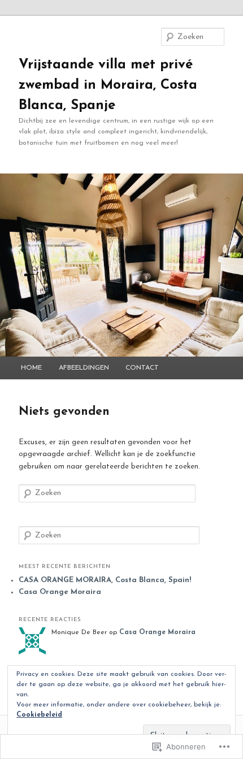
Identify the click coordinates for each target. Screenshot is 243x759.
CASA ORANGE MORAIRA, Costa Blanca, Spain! (105, 580)
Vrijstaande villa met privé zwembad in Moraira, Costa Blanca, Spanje (108, 85)
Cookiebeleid (39, 715)
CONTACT (142, 368)
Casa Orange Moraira (60, 592)
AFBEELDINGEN (84, 368)
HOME (31, 368)
